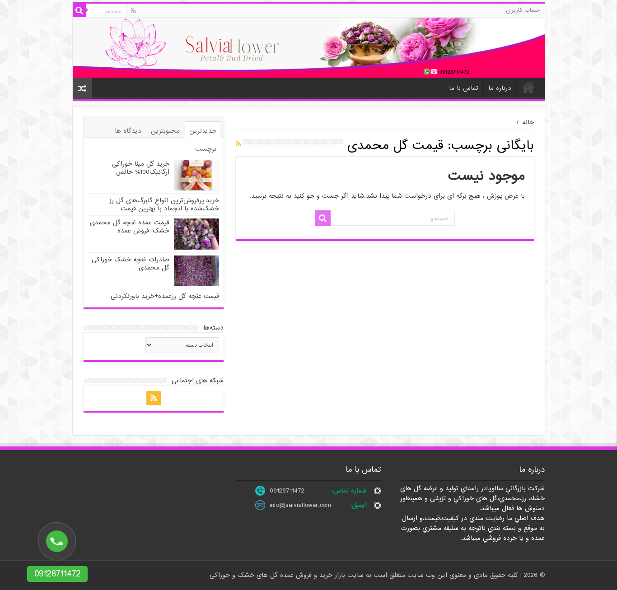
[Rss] (133, 10)
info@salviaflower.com (300, 505)
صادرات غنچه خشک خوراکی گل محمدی (130, 264)
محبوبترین (165, 131)
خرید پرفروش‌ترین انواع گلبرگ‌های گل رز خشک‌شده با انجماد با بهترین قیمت (164, 204)
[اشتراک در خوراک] (238, 144)
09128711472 (287, 491)
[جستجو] (79, 10)
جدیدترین (202, 131)
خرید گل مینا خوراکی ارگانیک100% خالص (140, 168)
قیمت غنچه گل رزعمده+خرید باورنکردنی (165, 296)
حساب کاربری (523, 10)
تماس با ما (463, 88)
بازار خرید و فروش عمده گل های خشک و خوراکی (278, 575)
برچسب (205, 149)
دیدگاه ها (128, 131)
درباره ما (499, 88)
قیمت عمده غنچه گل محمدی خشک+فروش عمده (129, 227)
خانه (528, 87)
